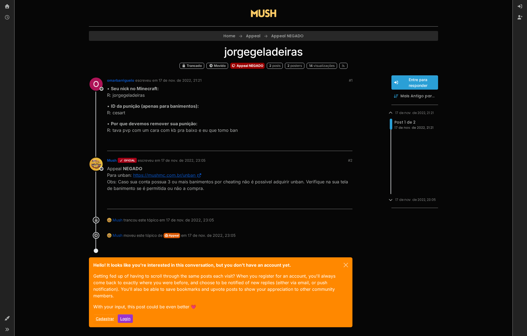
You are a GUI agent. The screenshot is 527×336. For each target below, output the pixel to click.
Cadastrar (105, 318)
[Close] (345, 265)
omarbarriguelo (120, 80)
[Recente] (7, 17)
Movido (219, 66)
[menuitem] (520, 6)
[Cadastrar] (520, 17)
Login (125, 318)
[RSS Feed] (343, 66)
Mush (112, 160)
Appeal (173, 235)
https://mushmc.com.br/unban (164, 175)
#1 (350, 80)
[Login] (520, 6)
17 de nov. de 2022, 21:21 (180, 80)
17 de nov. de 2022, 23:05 (183, 160)
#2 (350, 160)
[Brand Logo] (263, 13)
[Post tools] (348, 144)
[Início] (7, 6)
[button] (7, 318)
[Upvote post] (328, 144)
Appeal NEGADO (249, 66)
